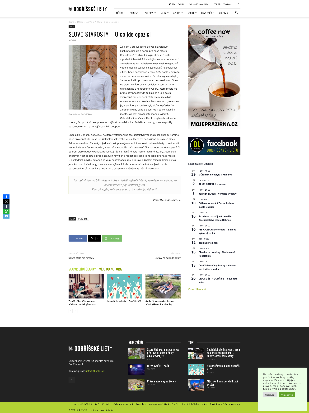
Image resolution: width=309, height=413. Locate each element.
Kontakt (106, 404)
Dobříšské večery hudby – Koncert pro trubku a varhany (218, 267)
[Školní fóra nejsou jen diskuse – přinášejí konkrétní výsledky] (163, 286)
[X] (6, 201)
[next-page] (76, 311)
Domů (71, 22)
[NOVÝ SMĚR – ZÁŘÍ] (136, 369)
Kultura (149, 13)
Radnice (134, 13)
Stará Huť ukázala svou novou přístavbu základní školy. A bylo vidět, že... (163, 352)
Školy (163, 13)
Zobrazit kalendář (197, 289)
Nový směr (206, 13)
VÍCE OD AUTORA (110, 269)
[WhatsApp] (6, 211)
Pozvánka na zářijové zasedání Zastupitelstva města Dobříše (215, 218)
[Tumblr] (6, 206)
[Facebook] (238, 4)
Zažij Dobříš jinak (208, 242)
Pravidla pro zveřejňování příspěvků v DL (157, 404)
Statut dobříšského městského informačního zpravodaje (211, 404)
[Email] (6, 216)
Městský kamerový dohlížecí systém (222, 382)
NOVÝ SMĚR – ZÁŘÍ (158, 365)
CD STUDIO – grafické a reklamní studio (95, 410)
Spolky (176, 13)
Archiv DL (224, 13)
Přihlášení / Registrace (223, 4)
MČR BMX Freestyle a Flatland (215, 174)
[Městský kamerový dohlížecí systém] (196, 385)
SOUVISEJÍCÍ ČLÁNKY (82, 269)
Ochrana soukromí (123, 404)
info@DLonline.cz (95, 370)
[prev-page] (71, 311)
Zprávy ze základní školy (168, 258)
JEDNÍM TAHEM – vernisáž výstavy (218, 193)
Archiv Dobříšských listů (86, 404)
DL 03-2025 (83, 219)
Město (119, 13)
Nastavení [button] (270, 395)
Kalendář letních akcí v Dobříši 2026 (124, 301)
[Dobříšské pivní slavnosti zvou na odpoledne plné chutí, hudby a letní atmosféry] (196, 353)
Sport (191, 13)
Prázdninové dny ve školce (161, 381)
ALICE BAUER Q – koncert (213, 184)
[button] (236, 12)
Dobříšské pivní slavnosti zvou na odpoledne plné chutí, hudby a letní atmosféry (223, 352)
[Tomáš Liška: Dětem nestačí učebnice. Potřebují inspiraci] (86, 286)
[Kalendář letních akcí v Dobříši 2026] (124, 286)
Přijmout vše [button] (287, 395)
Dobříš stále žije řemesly (81, 258)
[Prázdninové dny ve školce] (136, 384)
